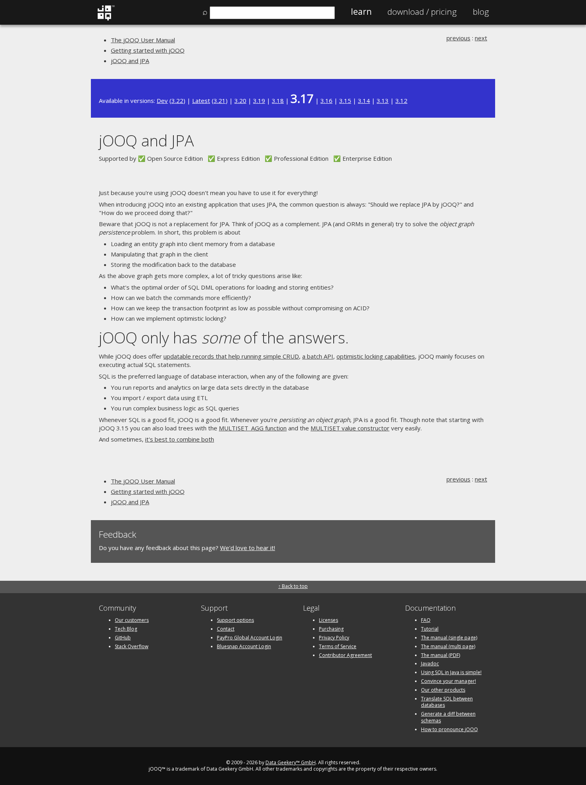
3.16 (326, 101)
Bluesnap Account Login (244, 646)
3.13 (383, 101)
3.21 (220, 101)
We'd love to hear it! (247, 548)
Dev (162, 101)
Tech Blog (126, 628)
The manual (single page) (449, 637)
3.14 (364, 101)
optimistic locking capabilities (375, 356)
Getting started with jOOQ (148, 50)
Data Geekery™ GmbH (290, 762)
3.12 (401, 101)
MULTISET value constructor (350, 428)
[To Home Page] (106, 18)
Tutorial (430, 628)
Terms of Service (337, 646)
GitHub (123, 637)
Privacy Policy (334, 637)
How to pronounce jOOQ (449, 729)
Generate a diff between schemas (448, 717)
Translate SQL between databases (447, 702)
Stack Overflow (131, 646)
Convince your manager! (448, 681)
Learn (361, 11)
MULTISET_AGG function (253, 428)
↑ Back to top (293, 586)
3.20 (240, 101)
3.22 (177, 101)
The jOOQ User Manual (143, 40)
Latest (201, 101)
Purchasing (331, 628)
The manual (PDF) (440, 655)
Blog (481, 11)
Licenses (328, 620)
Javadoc (430, 663)
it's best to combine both (179, 439)
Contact (225, 628)
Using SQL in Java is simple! (451, 672)
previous (458, 38)
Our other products (443, 689)
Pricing (422, 11)
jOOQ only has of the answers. (224, 337)
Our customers (132, 620)
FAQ (426, 620)
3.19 (259, 101)
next (481, 38)
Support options (235, 620)
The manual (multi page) (448, 646)
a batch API (317, 356)
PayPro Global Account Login (249, 637)
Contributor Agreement (345, 655)
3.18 (278, 101)
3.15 (345, 101)
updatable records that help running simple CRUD (231, 356)
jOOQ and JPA (130, 61)
